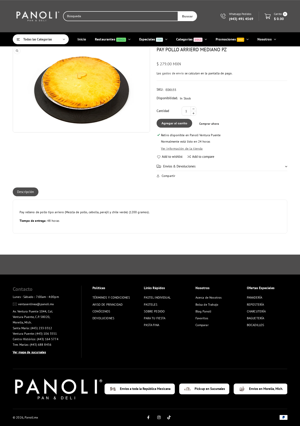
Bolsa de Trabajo (206, 305)
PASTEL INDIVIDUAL (157, 297)
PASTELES (150, 305)
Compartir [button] (168, 176)
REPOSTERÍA (255, 305)
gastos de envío (173, 73)
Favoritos (201, 318)
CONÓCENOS (101, 311)
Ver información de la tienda (182, 149)
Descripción (25, 192)
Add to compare (203, 156)
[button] (222, 166)
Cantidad (163, 111)
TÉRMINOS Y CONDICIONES (111, 297)
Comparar (202, 325)
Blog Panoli (203, 311)
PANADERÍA (254, 297)
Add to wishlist (172, 156)
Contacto (23, 289)
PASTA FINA (151, 325)
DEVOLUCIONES (103, 318)
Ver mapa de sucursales (29, 352)
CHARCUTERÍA (256, 311)
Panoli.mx (31, 417)
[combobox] (120, 16)
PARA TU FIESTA (154, 318)
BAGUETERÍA (255, 318)
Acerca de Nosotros (208, 297)
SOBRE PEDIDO (154, 311)
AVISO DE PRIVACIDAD (107, 305)
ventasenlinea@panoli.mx (36, 304)
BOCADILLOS (255, 325)
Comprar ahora (209, 124)
